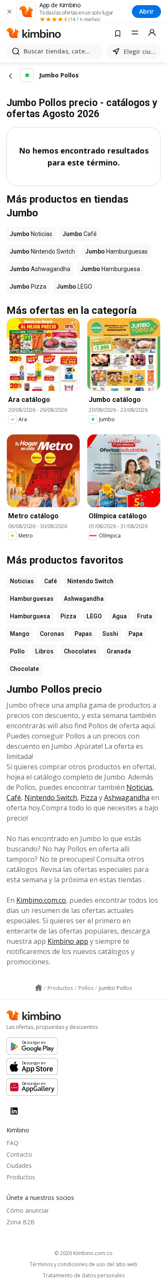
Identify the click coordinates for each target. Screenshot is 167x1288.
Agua (119, 616)
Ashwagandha (84, 598)
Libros (44, 651)
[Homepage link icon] (38, 987)
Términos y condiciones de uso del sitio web (83, 1264)
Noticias (22, 581)
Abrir (146, 11)
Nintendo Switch (90, 581)
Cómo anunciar (27, 1210)
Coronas (52, 633)
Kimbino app (68, 941)
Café (50, 581)
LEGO (94, 616)
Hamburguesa (30, 616)
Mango (20, 633)
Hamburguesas (32, 598)
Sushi (110, 633)
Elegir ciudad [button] (140, 51)
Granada (119, 651)
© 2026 (83, 1253)
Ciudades (19, 1165)
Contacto (19, 1154)
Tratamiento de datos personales (84, 1275)
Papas (83, 633)
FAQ (12, 1143)
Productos (20, 1177)
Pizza (68, 616)
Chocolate (24, 668)
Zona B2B (20, 1222)
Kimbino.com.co (41, 900)
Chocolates (80, 651)
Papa (135, 633)
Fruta (144, 616)
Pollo (17, 651)
